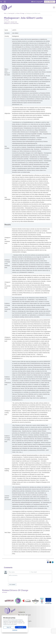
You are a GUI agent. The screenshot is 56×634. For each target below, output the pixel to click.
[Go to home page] (6, 7)
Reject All (9, 627)
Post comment (12, 584)
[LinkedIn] (52, 562)
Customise (14, 630)
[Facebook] (48, 562)
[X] (50, 562)
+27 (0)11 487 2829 (25, 615)
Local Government (14, 23)
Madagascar (7, 23)
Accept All (20, 627)
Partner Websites (49, 1)
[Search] (1, 1)
